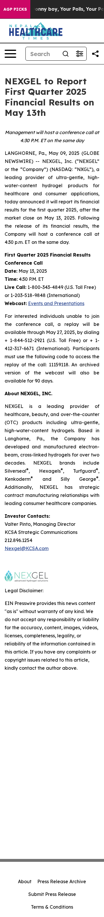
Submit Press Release (52, 894)
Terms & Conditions (52, 907)
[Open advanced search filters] (79, 53)
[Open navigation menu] (10, 54)
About (24, 881)
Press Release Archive (61, 881)
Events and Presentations (56, 303)
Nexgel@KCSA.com (27, 548)
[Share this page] (95, 54)
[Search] (66, 53)
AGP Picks (15, 9)
